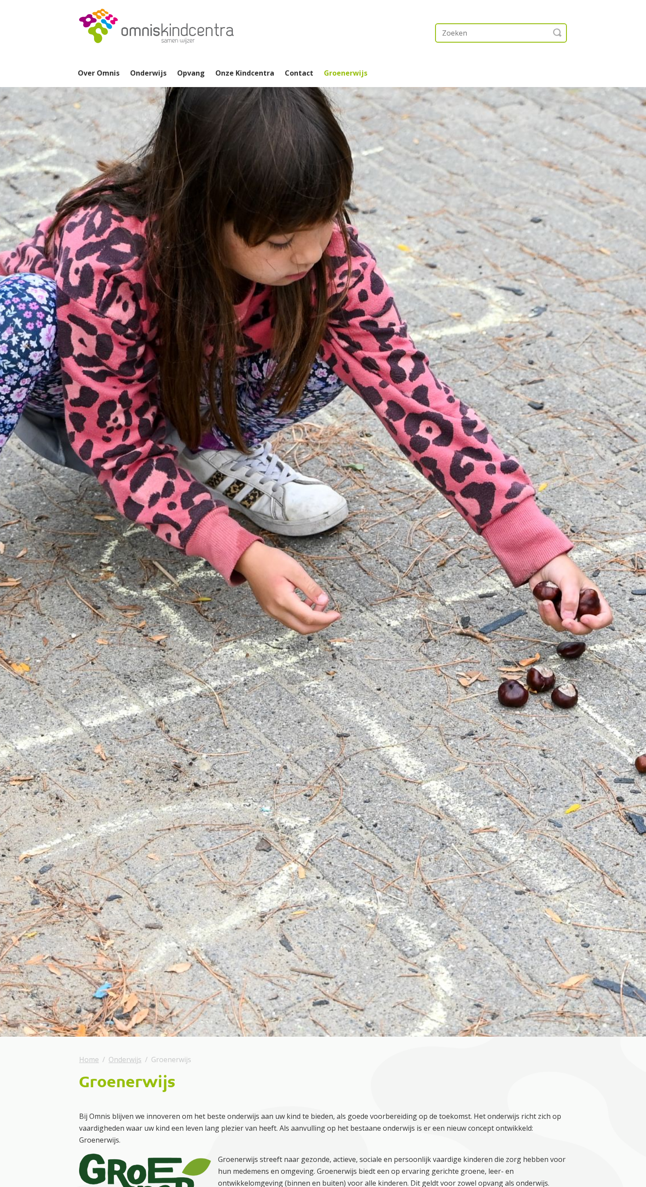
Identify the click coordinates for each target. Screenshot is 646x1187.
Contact (299, 73)
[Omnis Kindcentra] (167, 26)
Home (89, 1059)
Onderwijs (148, 73)
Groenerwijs (345, 73)
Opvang (191, 73)
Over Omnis (99, 73)
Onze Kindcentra (244, 73)
